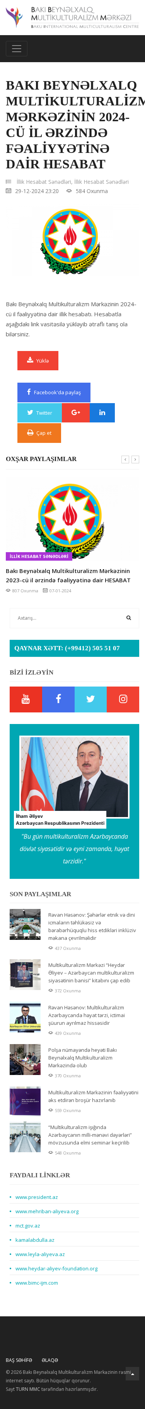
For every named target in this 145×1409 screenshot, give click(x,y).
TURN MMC (28, 1389)
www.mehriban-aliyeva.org (46, 1211)
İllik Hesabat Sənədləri (101, 181)
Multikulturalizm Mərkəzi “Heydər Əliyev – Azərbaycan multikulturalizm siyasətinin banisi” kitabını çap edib (91, 972)
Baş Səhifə (19, 1360)
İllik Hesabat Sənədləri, (45, 181)
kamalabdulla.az (35, 1239)
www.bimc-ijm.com (36, 1282)
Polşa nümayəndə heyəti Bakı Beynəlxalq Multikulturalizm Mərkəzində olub (82, 1057)
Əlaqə (50, 1360)
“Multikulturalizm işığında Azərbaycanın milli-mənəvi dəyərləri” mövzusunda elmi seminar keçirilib (90, 1135)
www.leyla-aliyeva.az (40, 1254)
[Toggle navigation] (16, 48)
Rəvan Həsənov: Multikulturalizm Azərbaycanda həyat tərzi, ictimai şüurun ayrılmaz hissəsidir (86, 1015)
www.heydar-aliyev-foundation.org (56, 1268)
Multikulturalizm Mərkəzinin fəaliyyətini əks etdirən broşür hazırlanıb (93, 1096)
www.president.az (36, 1197)
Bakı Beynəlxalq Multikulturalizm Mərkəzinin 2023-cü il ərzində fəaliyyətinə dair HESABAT (68, 575)
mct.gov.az (27, 1225)
